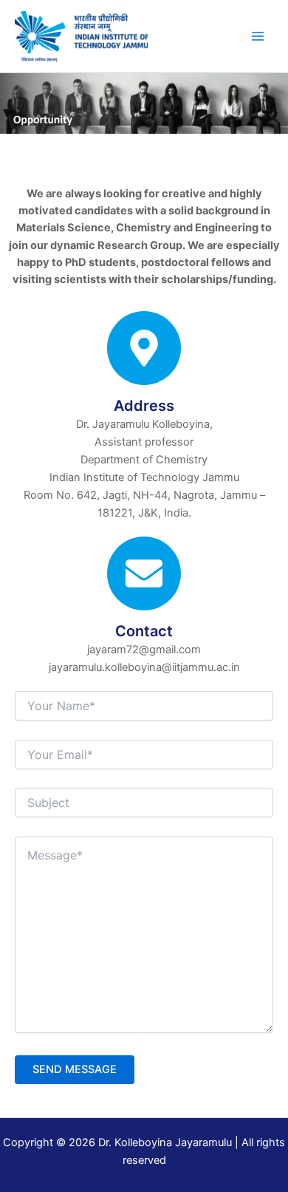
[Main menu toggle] (257, 36)
